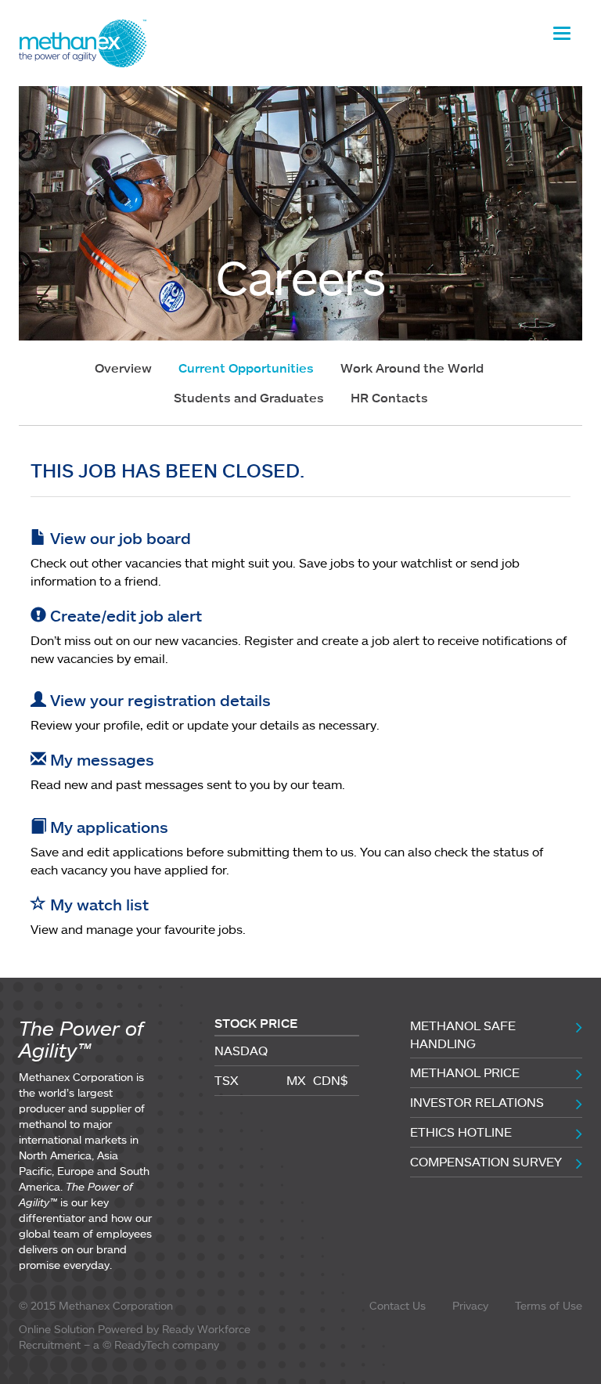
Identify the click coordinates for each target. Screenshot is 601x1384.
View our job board (118, 537)
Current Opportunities (246, 368)
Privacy (470, 1305)
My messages (100, 759)
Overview (123, 368)
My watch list (97, 904)
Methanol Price (465, 1072)
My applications (107, 826)
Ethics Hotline (461, 1132)
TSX (226, 1080)
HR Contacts (389, 397)
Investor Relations (477, 1102)
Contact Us (397, 1305)
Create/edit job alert (124, 615)
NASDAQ (241, 1050)
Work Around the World (412, 368)
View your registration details (158, 699)
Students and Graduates (249, 397)
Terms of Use (548, 1305)
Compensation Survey (486, 1162)
